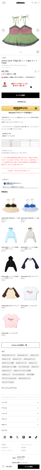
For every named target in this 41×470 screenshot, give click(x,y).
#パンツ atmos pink (24, 366)
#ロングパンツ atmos (8, 382)
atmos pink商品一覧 (19, 345)
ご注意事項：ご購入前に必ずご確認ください (18, 170)
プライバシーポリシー (7, 450)
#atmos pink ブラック (24, 378)
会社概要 (23, 447)
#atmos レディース (21, 363)
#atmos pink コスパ (23, 355)
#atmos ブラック (6, 370)
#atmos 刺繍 (30, 374)
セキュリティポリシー (27, 444)
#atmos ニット (6, 374)
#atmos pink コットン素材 (9, 366)
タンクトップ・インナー (33, 397)
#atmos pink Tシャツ (29, 359)
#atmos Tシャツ (17, 359)
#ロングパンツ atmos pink (9, 378)
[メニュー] (4, 2)
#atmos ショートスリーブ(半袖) (22, 370)
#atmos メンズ (6, 359)
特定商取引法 (5, 447)
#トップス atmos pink (18, 374)
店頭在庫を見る (21, 102)
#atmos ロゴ (35, 366)
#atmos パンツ (33, 363)
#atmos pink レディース (8, 355)
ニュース (4, 430)
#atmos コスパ (35, 355)
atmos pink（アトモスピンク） (13, 397)
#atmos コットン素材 (8, 363)
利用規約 (4, 444)
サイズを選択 (20, 95)
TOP (3, 397)
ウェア (24, 397)
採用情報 (23, 450)
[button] (3, 30)
